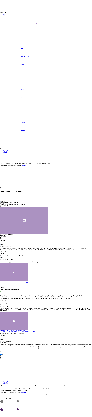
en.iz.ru (19, 386)
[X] (2, 354)
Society (22, 39)
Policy (22, 31)
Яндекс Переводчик (12, 351)
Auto (22, 81)
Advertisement (5, 152)
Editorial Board (5, 151)
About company (5, 150)
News (4, 14)
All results (4, 175)
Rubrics (36, 23)
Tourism (22, 89)
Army (22, 105)
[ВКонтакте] (1, 354)
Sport (22, 146)
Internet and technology (25, 56)
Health (22, 48)
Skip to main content (3, 185)
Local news (23, 130)
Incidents (22, 72)
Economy (22, 64)
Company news (23, 122)
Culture (22, 138)
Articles (4, 15)
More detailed (23, 165)
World (22, 97)
